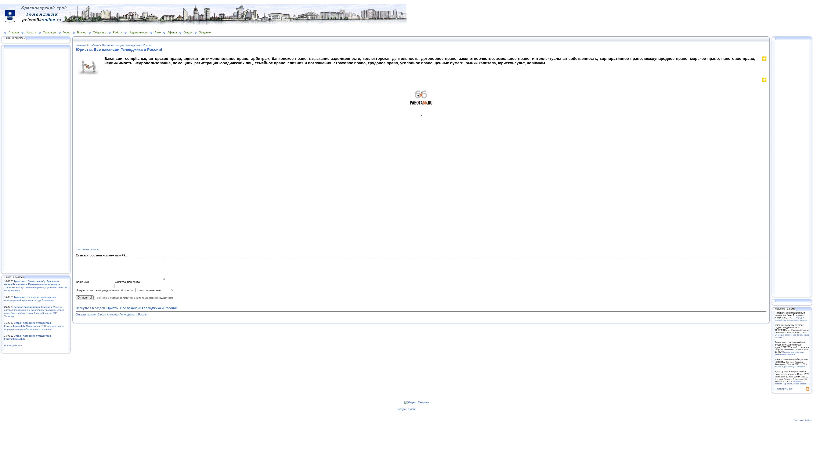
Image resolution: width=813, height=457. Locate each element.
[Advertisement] (36, 160)
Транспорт (49, 32)
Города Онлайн (406, 409)
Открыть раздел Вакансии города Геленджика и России (111, 314)
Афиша (172, 32)
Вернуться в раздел (126, 308)
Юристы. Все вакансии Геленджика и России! (119, 49)
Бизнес (81, 32)
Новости (31, 32)
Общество (99, 32)
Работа (117, 32)
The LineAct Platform (803, 420)
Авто (158, 32)
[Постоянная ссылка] (87, 249)
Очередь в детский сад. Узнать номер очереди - (791, 319)
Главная (13, 32)
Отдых (188, 32)
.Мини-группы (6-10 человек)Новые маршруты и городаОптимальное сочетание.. (34, 326)
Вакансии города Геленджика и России (127, 45)
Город (66, 32)
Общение (205, 32)
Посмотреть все (13, 345)
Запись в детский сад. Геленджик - (790, 366)
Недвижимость (138, 32)
